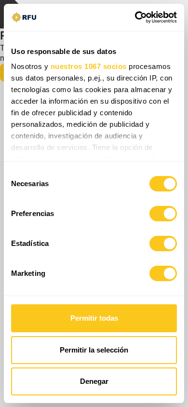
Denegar (94, 381)
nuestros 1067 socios (89, 66)
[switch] (163, 213)
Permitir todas (94, 318)
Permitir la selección (94, 350)
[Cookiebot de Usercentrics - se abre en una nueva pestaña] (135, 17)
